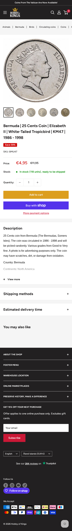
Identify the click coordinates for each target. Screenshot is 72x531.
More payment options (36, 213)
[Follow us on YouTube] (18, 485)
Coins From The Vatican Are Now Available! (36, 2)
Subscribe (14, 437)
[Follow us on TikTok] (24, 485)
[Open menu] (5, 12)
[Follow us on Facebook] (5, 485)
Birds (31, 27)
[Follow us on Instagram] (12, 485)
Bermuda (19, 27)
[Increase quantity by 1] (37, 182)
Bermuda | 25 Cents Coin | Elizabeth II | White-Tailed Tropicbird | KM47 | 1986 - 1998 (34, 131)
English (8, 453)
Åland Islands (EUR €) (34, 453)
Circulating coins (47, 27)
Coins (63, 27)
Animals (6, 27)
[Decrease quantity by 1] (19, 182)
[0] (66, 13)
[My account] (59, 12)
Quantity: (8, 182)
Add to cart (36, 194)
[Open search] (52, 12)
